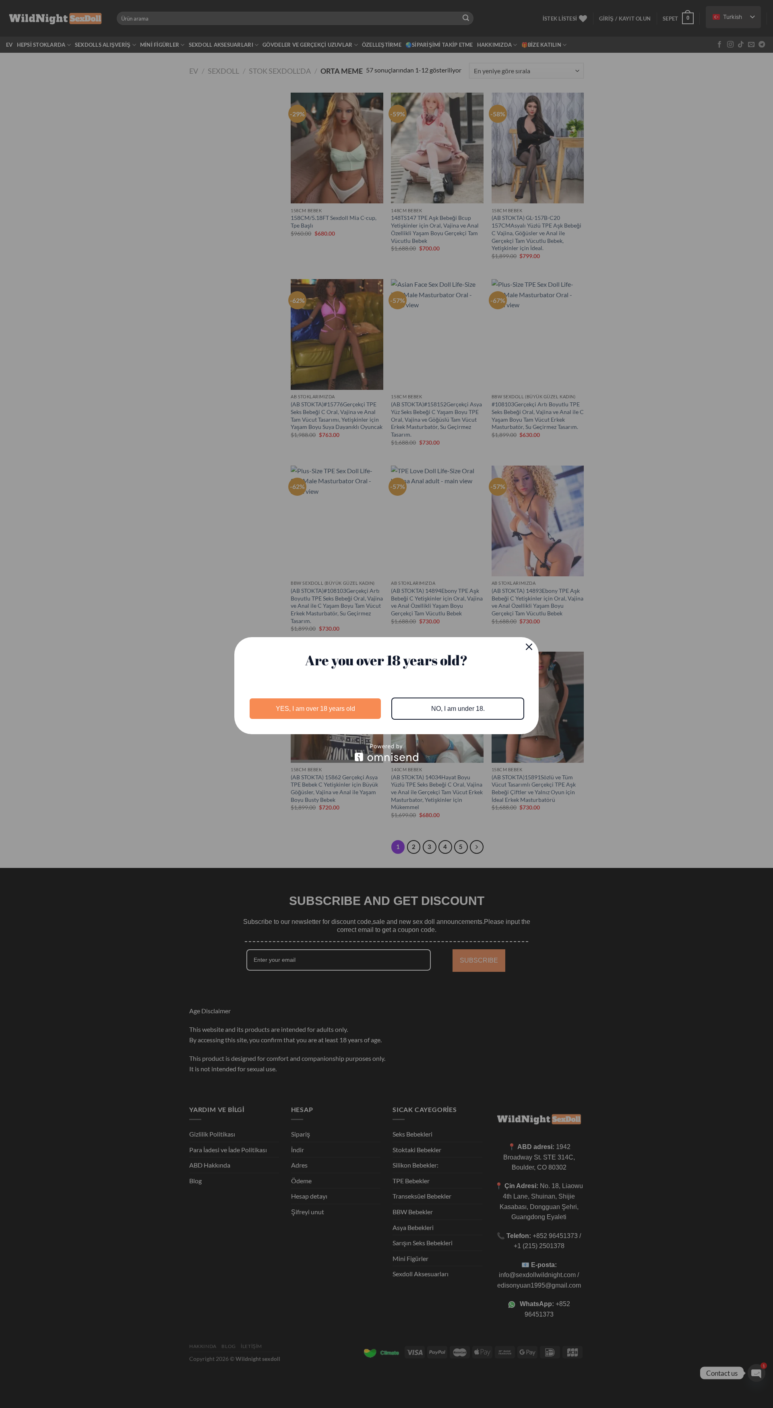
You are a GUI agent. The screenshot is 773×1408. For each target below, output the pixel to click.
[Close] (529, 646)
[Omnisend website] (386, 752)
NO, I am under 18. (458, 708)
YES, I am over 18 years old (315, 708)
